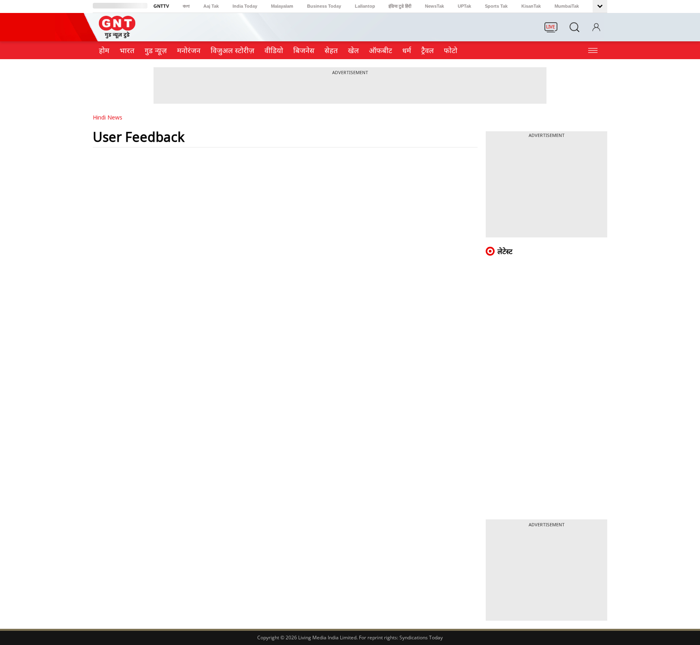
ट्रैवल (427, 50)
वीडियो (274, 50)
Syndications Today (421, 637)
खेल (353, 50)
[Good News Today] (117, 36)
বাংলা (186, 6)
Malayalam (282, 6)
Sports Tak (496, 6)
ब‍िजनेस (303, 50)
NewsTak (434, 6)
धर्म (406, 50)
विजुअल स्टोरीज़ (232, 50)
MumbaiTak (567, 6)
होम (104, 50)
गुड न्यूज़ (156, 50)
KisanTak (531, 6)
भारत (127, 50)
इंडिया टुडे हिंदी (399, 6)
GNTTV (161, 6)
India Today (245, 6)
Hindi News (107, 117)
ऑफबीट (380, 50)
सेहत (331, 50)
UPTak (464, 6)
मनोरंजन (189, 50)
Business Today (324, 6)
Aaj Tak (211, 6)
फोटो (450, 50)
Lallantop (365, 6)
